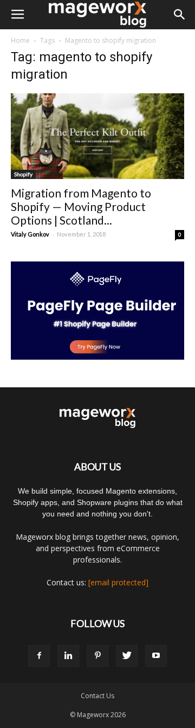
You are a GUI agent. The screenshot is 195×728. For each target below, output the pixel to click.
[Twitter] (127, 656)
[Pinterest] (97, 656)
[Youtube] (156, 656)
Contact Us (97, 695)
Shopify (23, 174)
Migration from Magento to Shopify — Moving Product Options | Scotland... (81, 206)
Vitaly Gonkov (30, 234)
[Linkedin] (68, 656)
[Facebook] (39, 656)
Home (20, 40)
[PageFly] (97, 310)
